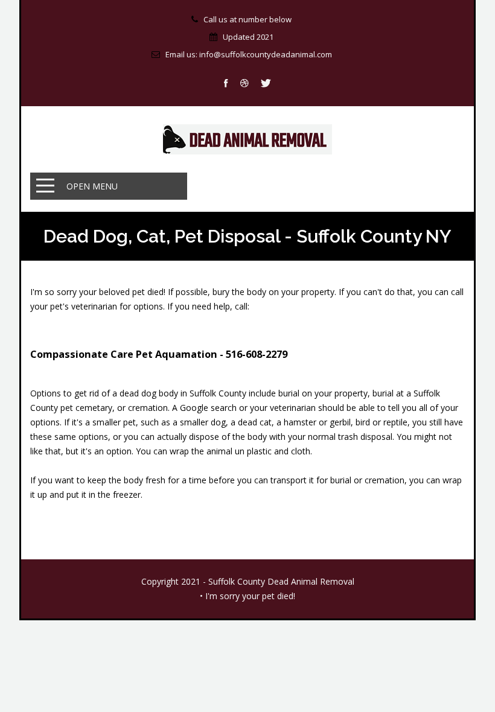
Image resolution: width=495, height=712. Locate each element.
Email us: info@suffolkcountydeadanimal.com (248, 54)
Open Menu (92, 186)
